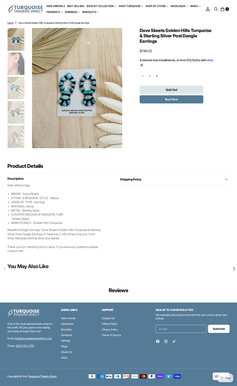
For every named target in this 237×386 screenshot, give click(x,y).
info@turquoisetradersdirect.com (33, 338)
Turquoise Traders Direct (42, 376)
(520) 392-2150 (25, 345)
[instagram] (166, 341)
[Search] (216, 9)
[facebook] (159, 341)
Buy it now (171, 99)
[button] (208, 9)
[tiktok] (174, 341)
